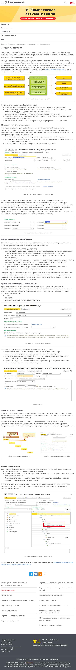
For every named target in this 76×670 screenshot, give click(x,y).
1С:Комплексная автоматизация (40, 11)
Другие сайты (5, 651)
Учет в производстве (9, 611)
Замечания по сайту (7, 649)
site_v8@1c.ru (49, 642)
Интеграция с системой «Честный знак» (53, 605)
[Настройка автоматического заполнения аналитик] (38, 223)
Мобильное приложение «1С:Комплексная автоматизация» (54, 619)
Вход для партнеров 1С (8, 640)
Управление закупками (9, 621)
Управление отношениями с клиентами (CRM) (18, 600)
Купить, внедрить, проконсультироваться (38, 18)
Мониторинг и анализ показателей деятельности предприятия (14, 584)
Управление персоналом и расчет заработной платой (56, 589)
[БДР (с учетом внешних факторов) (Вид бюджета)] (38, 523)
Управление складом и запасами (13, 616)
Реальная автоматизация (54, 70)
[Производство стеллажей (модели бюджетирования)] (38, 169)
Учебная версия (6, 642)
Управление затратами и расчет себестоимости (56, 583)
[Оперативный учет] (38, 384)
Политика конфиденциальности (11, 647)
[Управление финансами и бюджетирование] (38, 86)
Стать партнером (7, 644)
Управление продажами (10, 605)
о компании (29, 663)
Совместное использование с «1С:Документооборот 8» (49, 612)
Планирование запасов (48, 600)
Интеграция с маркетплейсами (50, 625)
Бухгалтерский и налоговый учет (51, 595)
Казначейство (6, 595)
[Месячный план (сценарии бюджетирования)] (38, 322)
